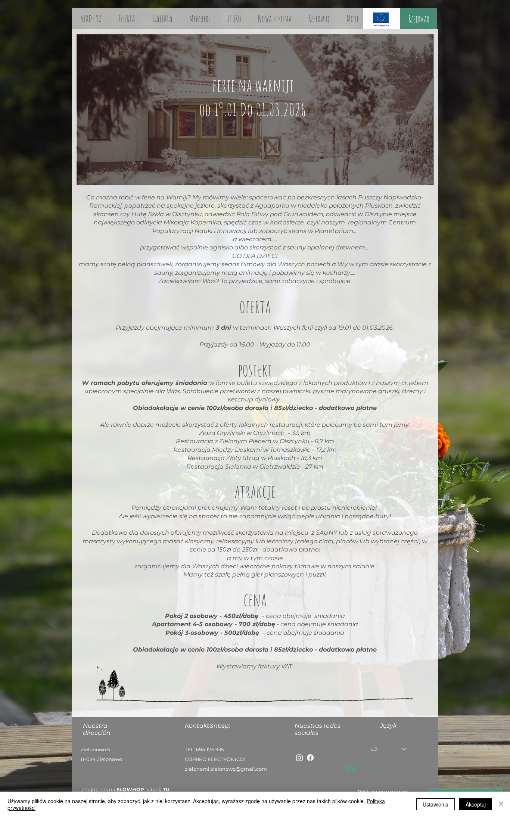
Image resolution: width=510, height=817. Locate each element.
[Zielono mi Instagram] (299, 757)
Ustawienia (435, 804)
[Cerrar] (501, 804)
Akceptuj (476, 804)
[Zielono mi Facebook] (310, 757)
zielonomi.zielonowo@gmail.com (226, 769)
